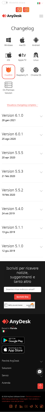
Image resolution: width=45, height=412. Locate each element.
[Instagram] (10, 406)
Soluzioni (6, 368)
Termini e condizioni (33, 396)
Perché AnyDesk (10, 361)
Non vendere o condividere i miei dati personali (20, 400)
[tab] (8, 42)
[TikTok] (41, 406)
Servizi (5, 375)
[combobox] (40, 3)
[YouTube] (26, 406)
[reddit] (31, 406)
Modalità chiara (17, 2)
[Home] (12, 16)
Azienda (6, 383)
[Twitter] (36, 406)
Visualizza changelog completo (21, 105)
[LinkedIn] (21, 406)
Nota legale (24, 399)
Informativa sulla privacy (10, 399)
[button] (39, 371)
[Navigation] (41, 16)
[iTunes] (22, 349)
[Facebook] (16, 406)
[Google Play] (22, 340)
